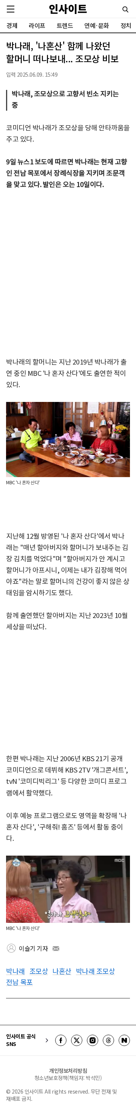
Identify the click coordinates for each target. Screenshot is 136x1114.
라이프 (37, 25)
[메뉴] (10, 9)
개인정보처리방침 (68, 1070)
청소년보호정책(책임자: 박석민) (68, 1078)
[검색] (125, 9)
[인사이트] (68, 9)
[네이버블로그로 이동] (124, 1040)
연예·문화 (96, 25)
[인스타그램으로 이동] (92, 1040)
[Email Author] (56, 948)
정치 (126, 25)
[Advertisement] (68, 273)
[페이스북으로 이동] (60, 1040)
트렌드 (65, 25)
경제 (11, 25)
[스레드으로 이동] (108, 1040)
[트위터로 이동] (76, 1040)
